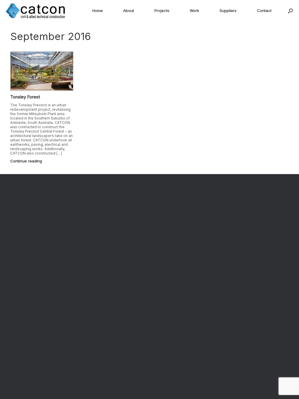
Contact (264, 10)
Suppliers (228, 10)
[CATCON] (35, 11)
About (128, 10)
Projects (161, 10)
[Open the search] (290, 10)
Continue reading (26, 161)
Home (97, 10)
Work (194, 10)
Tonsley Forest (25, 97)
